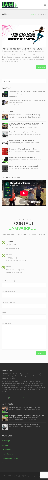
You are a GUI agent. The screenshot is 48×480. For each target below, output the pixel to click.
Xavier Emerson (19, 51)
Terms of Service (27, 477)
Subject (4, 313)
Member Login (6, 441)
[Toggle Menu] (44, 4)
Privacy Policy (17, 477)
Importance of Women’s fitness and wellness (23, 149)
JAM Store (5, 445)
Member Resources (7, 454)
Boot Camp (31, 51)
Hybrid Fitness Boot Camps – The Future (22, 48)
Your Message (6, 323)
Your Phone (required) (8, 291)
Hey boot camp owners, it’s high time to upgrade (24, 132)
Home (33, 14)
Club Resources (6, 449)
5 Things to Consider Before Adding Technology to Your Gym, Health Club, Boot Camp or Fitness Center (26, 124)
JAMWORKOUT (7, 475)
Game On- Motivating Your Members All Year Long (24, 115)
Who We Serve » (22, 398)
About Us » (5, 398)
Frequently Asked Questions (10, 458)
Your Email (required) (8, 302)
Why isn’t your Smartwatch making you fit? (22, 157)
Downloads (5, 463)
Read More (41, 67)
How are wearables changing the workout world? (24, 166)
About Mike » (13, 398)
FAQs (35, 477)
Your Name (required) (8, 281)
